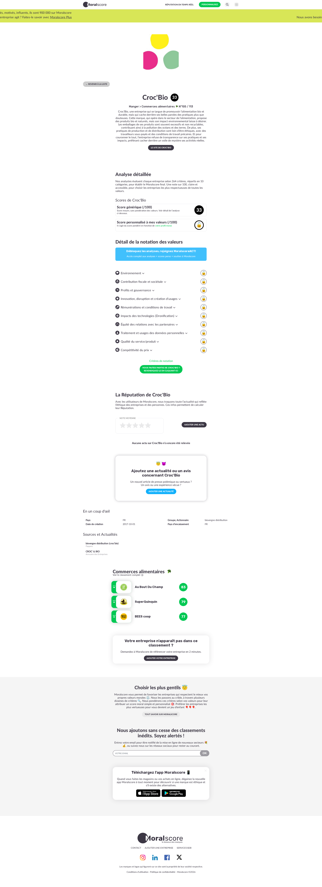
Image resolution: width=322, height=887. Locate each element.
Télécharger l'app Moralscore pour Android (174, 793)
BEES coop (143, 616)
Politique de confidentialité (162, 872)
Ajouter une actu (194, 425)
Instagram (142, 857)
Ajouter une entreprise (159, 848)
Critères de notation (161, 361)
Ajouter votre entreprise (161, 658)
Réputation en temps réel (179, 5)
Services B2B (184, 848)
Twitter (179, 857)
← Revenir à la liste (96, 84)
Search (227, 4)
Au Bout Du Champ (149, 587)
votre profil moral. (163, 226)
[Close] (205, 770)
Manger (134, 106)
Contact (136, 848)
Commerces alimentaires (158, 106)
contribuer (157, 17)
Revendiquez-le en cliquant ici (161, 369)
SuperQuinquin (146, 602)
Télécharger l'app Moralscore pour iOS (148, 793)
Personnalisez (210, 5)
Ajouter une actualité (161, 491)
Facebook (167, 857)
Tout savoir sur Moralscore (161, 714)
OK (205, 753)
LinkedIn (155, 857)
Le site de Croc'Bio (161, 148)
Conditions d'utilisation (137, 872)
